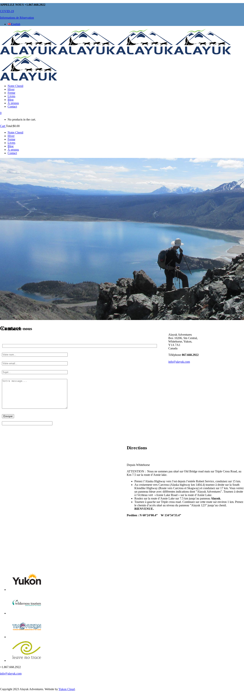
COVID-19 (7, 11)
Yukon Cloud (67, 689)
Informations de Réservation (17, 17)
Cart (3, 126)
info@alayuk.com (179, 361)
